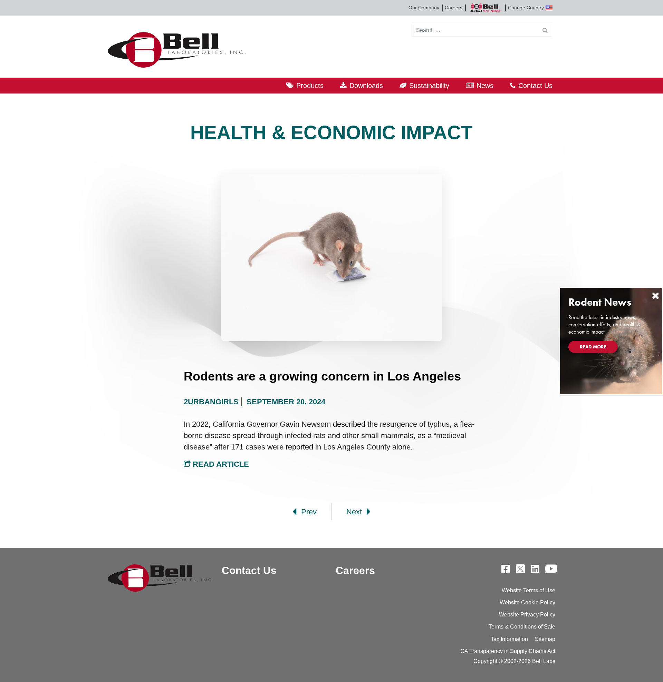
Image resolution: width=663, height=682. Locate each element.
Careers (453, 7)
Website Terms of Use (528, 590)
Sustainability (429, 85)
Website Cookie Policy (527, 602)
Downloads (366, 85)
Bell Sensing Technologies (485, 7)
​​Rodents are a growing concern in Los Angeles (322, 376)
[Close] (655, 296)
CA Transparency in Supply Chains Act (507, 651)
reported (298, 447)
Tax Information (509, 639)
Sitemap (545, 639)
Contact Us (535, 85)
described (348, 424)
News (485, 85)
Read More (593, 347)
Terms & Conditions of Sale (522, 627)
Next (355, 511)
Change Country (526, 7)
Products (310, 85)
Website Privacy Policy (527, 614)
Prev (308, 511)
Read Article (220, 464)
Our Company (424, 7)
